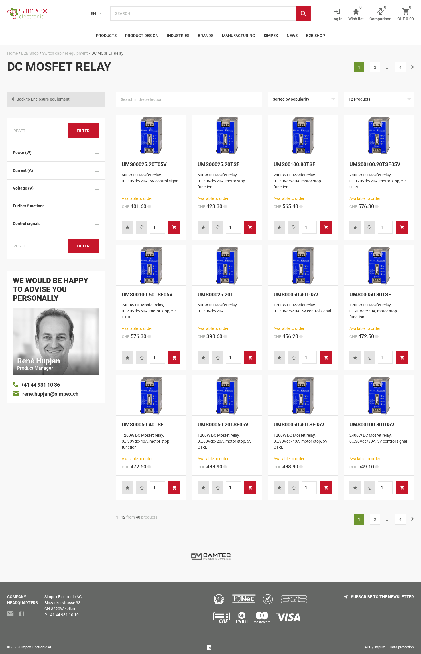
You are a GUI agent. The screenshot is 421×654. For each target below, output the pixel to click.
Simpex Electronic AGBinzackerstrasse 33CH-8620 (63, 602)
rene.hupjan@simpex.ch (50, 394)
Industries (178, 35)
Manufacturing (238, 35)
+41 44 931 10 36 (40, 385)
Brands (205, 35)
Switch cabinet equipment (65, 53)
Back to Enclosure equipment (43, 99)
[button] (127, 227)
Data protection (402, 647)
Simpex (271, 35)
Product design (141, 35)
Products (106, 35)
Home (12, 53)
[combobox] (203, 13)
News (292, 35)
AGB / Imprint (375, 647)
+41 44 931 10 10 (63, 614)
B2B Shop (315, 35)
